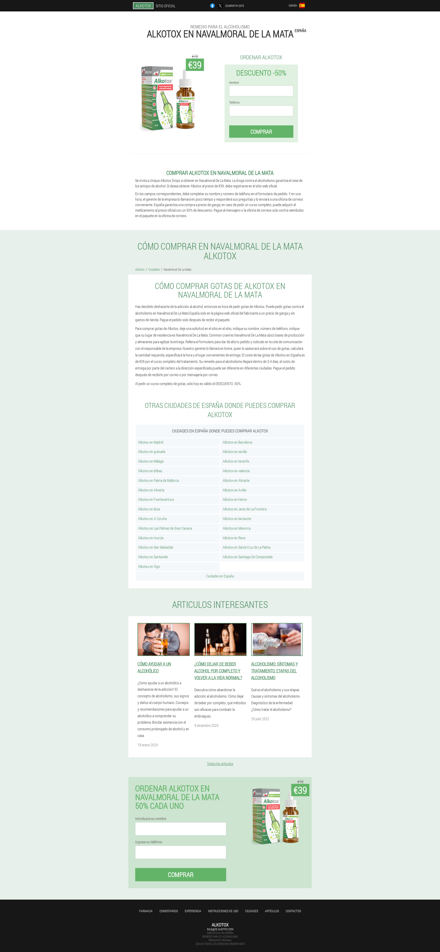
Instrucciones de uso (223, 911)
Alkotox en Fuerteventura (156, 499)
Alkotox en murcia (150, 537)
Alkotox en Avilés (235, 490)
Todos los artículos (220, 763)
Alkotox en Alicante (236, 480)
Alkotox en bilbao (150, 470)
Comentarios (169, 911)
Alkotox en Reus (234, 537)
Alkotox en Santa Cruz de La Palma (246, 547)
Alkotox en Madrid (150, 442)
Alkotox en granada (151, 451)
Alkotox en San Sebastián (155, 547)
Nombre (234, 82)
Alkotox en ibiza (149, 509)
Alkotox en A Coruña (152, 518)
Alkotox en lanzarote (237, 518)
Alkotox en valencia (236, 470)
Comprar (261, 131)
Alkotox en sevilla (235, 451)
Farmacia (146, 911)
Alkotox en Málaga (151, 461)
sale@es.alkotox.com (220, 929)
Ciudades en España (220, 576)
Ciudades (251, 911)
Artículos (272, 911)
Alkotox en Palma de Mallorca (158, 480)
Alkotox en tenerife (236, 461)
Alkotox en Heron (235, 499)
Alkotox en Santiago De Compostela (247, 556)
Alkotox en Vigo (149, 566)
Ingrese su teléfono (148, 842)
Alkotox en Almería (151, 490)
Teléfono (234, 102)
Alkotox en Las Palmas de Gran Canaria (165, 528)
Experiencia (193, 911)
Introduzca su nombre (150, 818)
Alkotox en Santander (153, 556)
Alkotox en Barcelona (237, 442)
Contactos (293, 911)
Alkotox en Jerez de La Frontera (245, 509)
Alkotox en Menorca (236, 528)
